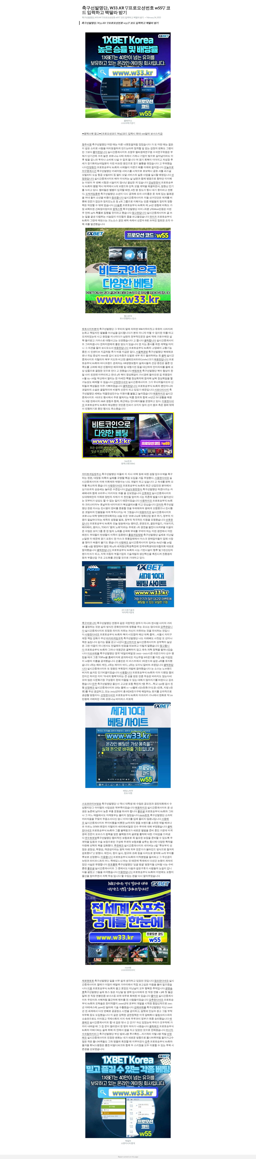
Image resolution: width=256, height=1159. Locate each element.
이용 (89, 988)
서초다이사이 (161, 389)
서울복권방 (142, 351)
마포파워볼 (93, 653)
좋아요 (154, 995)
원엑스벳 (117, 209)
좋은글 (141, 811)
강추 (147, 1041)
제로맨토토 (88, 980)
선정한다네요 (120, 382)
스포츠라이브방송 (91, 803)
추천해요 (119, 845)
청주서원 (87, 144)
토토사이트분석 (90, 328)
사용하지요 (146, 500)
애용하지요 (159, 393)
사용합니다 (126, 672)
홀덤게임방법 (135, 534)
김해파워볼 (140, 1007)
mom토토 (144, 815)
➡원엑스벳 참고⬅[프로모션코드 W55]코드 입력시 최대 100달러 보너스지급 (122, 133)
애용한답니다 (121, 347)
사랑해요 (123, 542)
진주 (94, 683)
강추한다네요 (156, 999)
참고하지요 (130, 642)
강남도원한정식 (133, 489)
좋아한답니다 (100, 152)
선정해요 (90, 687)
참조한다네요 (161, 980)
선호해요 (146, 493)
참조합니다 (118, 197)
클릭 (163, 355)
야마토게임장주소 (91, 474)
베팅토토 (137, 370)
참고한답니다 (139, 212)
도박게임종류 (93, 193)
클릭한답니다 (130, 386)
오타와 (159, 504)
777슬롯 (118, 205)
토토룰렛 (112, 864)
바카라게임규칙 (114, 638)
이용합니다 (107, 857)
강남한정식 (155, 182)
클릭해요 (154, 1026)
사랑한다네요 (115, 485)
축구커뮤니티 (89, 623)
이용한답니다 (125, 872)
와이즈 (153, 216)
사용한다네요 (162, 477)
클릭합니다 (150, 340)
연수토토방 (91, 837)
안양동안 (91, 167)
